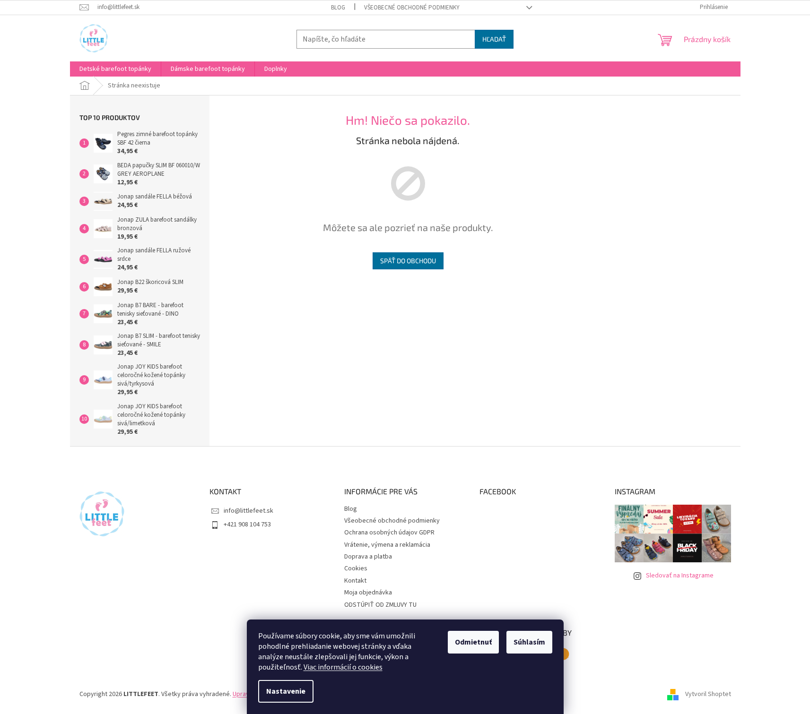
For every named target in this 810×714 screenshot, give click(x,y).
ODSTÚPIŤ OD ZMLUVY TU (380, 605)
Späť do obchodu (408, 261)
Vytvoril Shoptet (708, 694)
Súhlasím (529, 642)
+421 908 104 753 (247, 524)
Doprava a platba (368, 556)
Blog (338, 7)
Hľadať (494, 39)
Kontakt (355, 580)
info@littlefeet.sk (248, 511)
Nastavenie (285, 691)
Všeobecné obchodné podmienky (412, 7)
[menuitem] (115, 69)
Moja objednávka (368, 592)
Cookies (355, 568)
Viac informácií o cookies (343, 667)
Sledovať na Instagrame (680, 575)
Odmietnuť (473, 642)
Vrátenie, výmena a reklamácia (387, 545)
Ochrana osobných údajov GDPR (389, 532)
